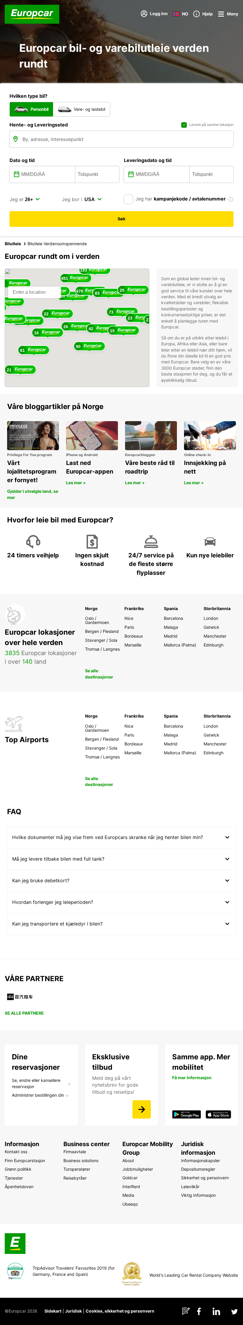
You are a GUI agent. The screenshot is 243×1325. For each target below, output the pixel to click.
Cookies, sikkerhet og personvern (120, 1310)
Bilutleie (13, 243)
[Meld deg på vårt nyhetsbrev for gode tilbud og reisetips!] (141, 1109)
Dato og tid (22, 160)
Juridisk (73, 1310)
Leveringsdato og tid (148, 160)
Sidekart (52, 1310)
